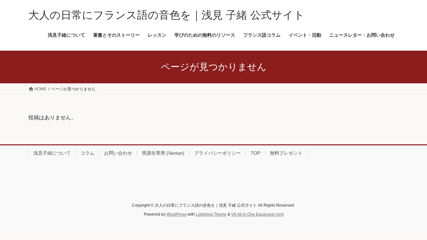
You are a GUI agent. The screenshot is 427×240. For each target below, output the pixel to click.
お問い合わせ (118, 153)
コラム (87, 153)
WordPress (176, 214)
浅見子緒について (52, 153)
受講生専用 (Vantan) (163, 153)
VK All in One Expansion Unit (257, 214)
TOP (255, 153)
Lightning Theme (211, 214)
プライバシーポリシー (217, 153)
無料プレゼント (286, 153)
